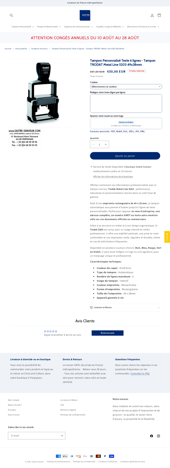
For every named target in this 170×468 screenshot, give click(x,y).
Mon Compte (13, 400)
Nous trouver (14, 414)
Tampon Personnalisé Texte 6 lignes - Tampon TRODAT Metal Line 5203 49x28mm (88, 48)
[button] (11, 15)
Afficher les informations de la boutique (113, 176)
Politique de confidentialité (72, 414)
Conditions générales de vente (132, 461)
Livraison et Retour (69, 400)
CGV (62, 405)
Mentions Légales (68, 410)
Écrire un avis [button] (107, 333)
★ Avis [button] (167, 237)
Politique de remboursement (58, 461)
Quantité (94, 138)
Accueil (8, 48)
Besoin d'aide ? (15, 405)
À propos (12, 410)
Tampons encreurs (39, 48)
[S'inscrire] (61, 435)
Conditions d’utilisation (107, 461)
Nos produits (21, 48)
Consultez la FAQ (140, 373)
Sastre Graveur (38, 462)
